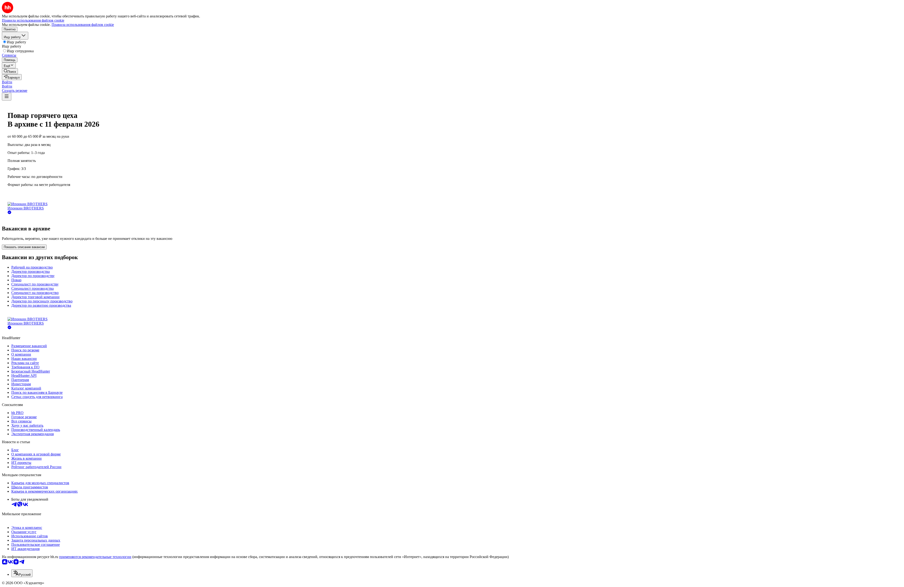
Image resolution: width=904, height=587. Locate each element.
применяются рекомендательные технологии (95, 557)
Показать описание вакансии (24, 247)
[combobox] (21, 573)
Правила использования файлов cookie (83, 25)
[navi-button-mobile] (6, 97)
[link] (10, 71)
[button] (7, 82)
